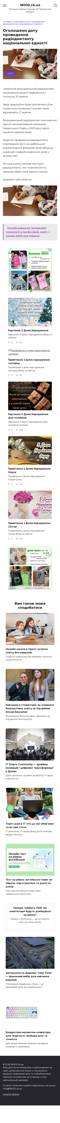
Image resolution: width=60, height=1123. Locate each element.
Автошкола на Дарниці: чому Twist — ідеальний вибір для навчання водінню (29, 976)
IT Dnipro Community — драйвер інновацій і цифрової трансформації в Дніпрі (29, 768)
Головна (7, 22)
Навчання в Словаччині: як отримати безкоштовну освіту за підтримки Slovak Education (30, 708)
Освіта (10, 73)
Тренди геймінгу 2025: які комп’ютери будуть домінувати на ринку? (30, 911)
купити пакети (11, 1094)
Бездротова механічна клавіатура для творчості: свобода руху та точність (28, 1036)
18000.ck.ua (30, 5)
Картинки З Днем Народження (28, 330)
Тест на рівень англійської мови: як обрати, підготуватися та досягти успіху (29, 883)
